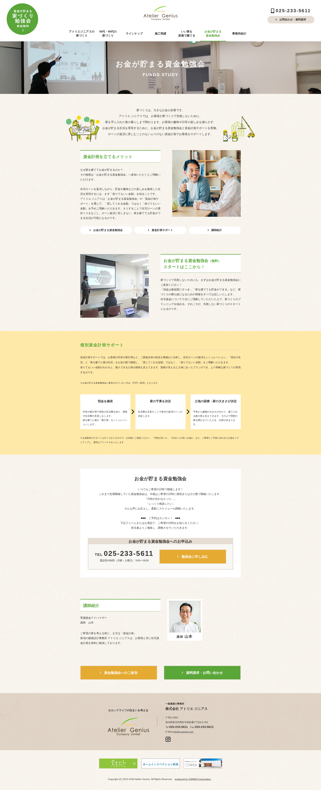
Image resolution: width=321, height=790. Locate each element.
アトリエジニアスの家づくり (81, 33)
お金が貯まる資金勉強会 (213, 33)
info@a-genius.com (183, 731)
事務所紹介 (239, 33)
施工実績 (160, 33)
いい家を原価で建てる (186, 33)
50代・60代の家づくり (108, 33)
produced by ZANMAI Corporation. (193, 779)
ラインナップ (134, 33)
